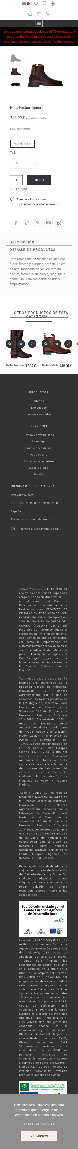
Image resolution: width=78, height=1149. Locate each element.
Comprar (39, 180)
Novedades (39, 407)
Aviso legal (39, 441)
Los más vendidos (39, 414)
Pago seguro (39, 454)
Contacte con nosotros (39, 461)
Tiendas (39, 474)
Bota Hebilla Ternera (56, 365)
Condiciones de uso (38, 448)
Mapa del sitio (39, 467)
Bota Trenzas (15, 365)
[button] (16, 223)
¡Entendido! (39, 1135)
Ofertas (39, 401)
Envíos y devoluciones (39, 434)
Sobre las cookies (39, 1124)
